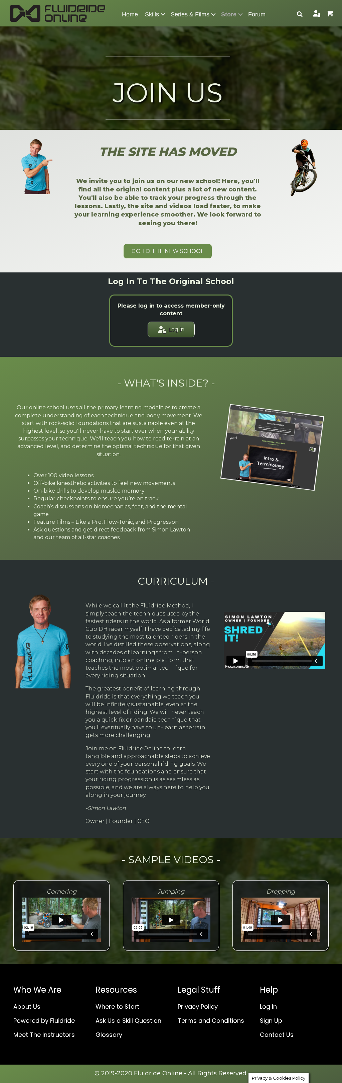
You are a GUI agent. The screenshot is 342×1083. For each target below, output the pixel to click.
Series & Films (190, 14)
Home (130, 14)
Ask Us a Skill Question (128, 1020)
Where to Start (117, 1006)
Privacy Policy (198, 1006)
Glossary (109, 1034)
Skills (152, 14)
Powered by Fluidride (44, 1020)
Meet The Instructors (44, 1034)
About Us (26, 1006)
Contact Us (277, 1034)
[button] (163, 14)
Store (228, 14)
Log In (268, 1006)
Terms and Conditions (211, 1020)
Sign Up (271, 1020)
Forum (257, 14)
